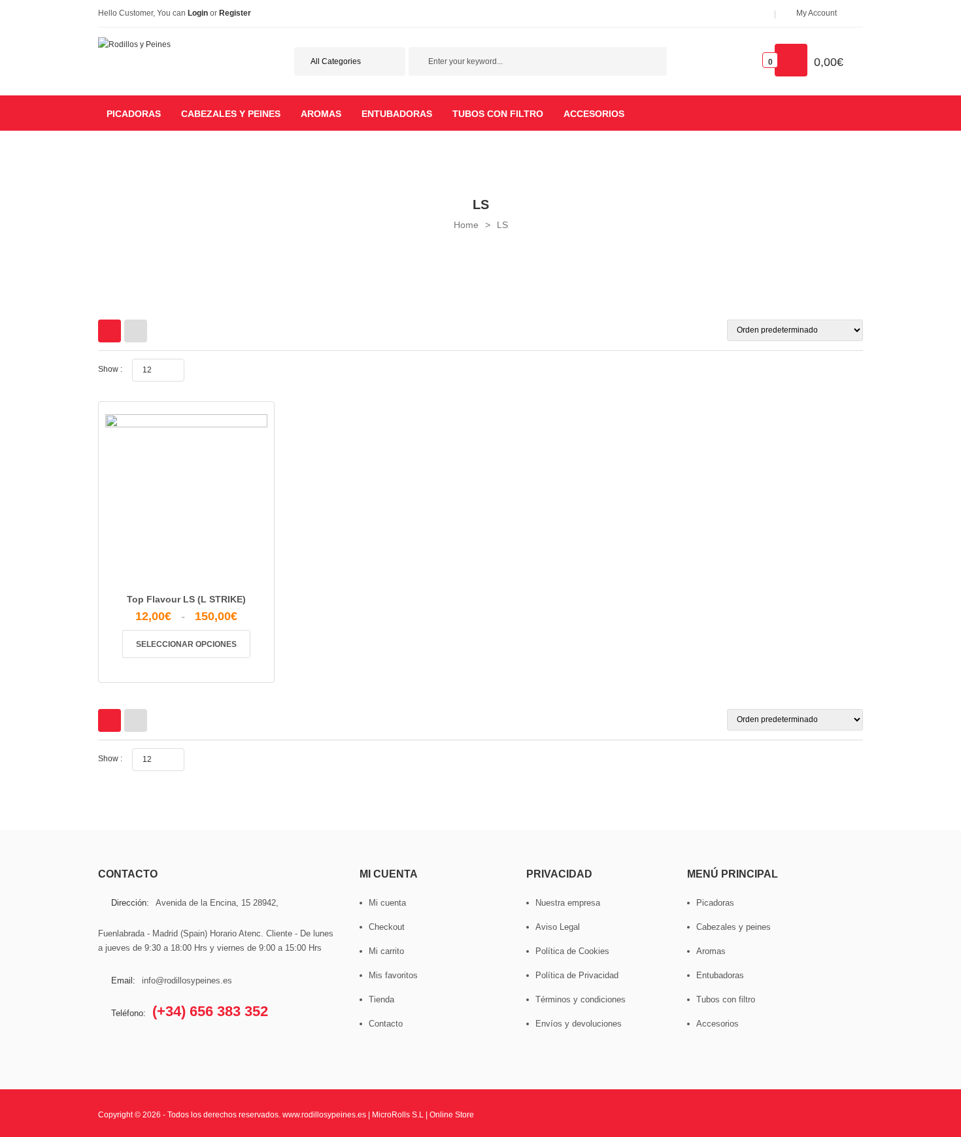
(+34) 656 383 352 (210, 1011)
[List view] (135, 331)
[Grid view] (109, 331)
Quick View (202, 577)
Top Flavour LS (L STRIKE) (186, 599)
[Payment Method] (659, 1113)
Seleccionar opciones (186, 644)
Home (466, 225)
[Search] (650, 63)
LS (502, 225)
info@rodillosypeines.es (187, 980)
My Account (816, 13)
